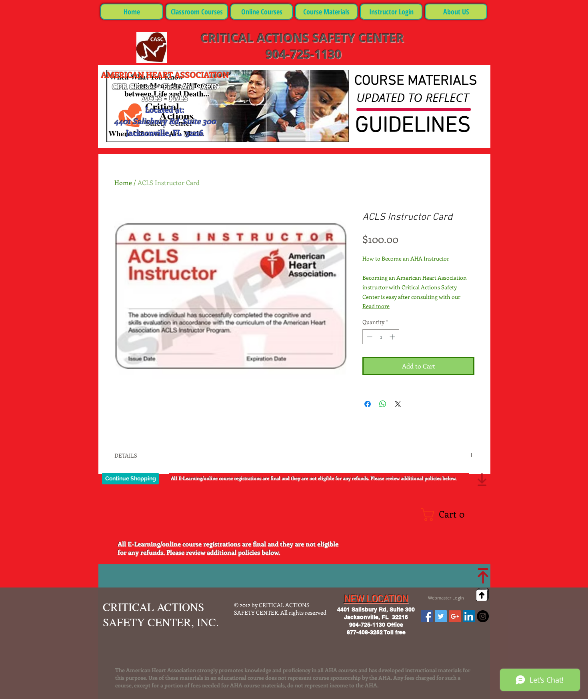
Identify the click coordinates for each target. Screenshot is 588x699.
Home (123, 182)
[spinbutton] (381, 337)
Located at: (164, 109)
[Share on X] (398, 404)
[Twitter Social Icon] (441, 616)
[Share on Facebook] (367, 404)
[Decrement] (369, 337)
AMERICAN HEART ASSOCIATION (165, 74)
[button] (446, 514)
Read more (376, 306)
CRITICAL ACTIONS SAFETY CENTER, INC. (161, 614)
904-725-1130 (302, 54)
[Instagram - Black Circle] (483, 616)
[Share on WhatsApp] (383, 404)
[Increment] (393, 337)
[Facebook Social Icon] (427, 616)
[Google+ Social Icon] (455, 616)
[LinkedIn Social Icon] (469, 616)
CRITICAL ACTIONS (256, 38)
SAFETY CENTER (358, 38)
